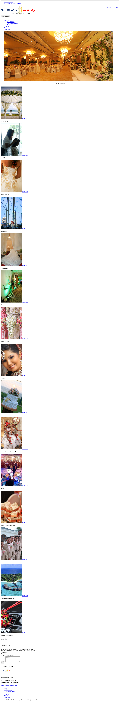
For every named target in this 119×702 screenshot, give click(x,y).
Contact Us (7, 29)
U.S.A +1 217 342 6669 (112, 7)
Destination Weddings (12, 23)
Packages (6, 26)
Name (2, 652)
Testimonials (10, 25)
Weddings (6, 20)
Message (3, 661)
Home (5, 19)
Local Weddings (11, 22)
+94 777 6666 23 (8, 2)
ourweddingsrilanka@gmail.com (12, 3)
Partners (6, 27)
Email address (4, 655)
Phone (2, 653)
